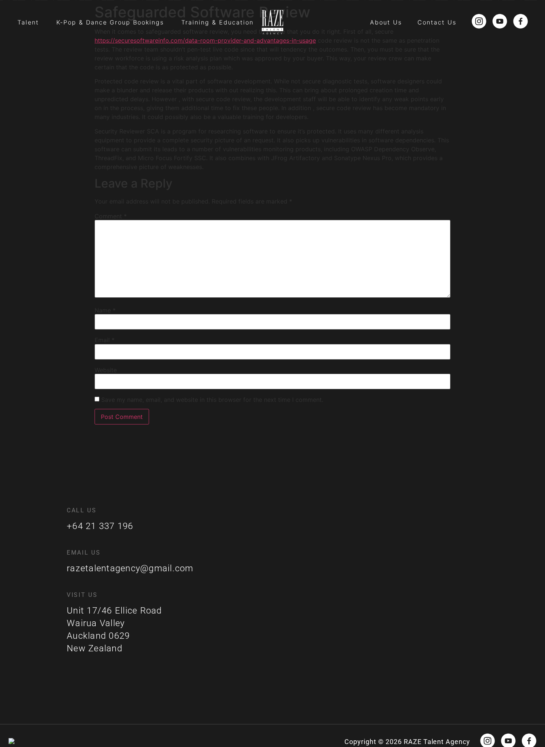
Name (105, 310)
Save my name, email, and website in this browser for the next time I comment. (212, 400)
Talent (28, 22)
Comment (111, 216)
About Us (386, 22)
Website (106, 370)
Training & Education (217, 22)
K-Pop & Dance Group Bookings (110, 22)
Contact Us (436, 22)
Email (105, 340)
